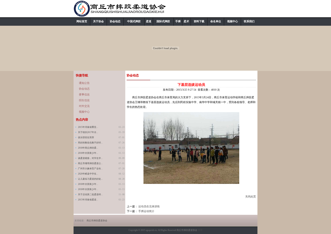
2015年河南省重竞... (88, 127)
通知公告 (84, 83)
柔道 (148, 21)
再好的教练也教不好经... (90, 142)
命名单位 (215, 21)
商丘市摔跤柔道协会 (97, 220)
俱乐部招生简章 (86, 137)
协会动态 (115, 21)
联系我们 (249, 21)
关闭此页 (250, 196)
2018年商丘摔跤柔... (88, 147)
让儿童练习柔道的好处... (90, 179)
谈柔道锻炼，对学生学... (90, 158)
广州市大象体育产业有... (90, 168)
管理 (200, 230)
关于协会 (98, 21)
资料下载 (199, 21)
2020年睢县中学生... (88, 173)
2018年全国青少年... (88, 153)
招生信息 (84, 100)
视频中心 (232, 21)
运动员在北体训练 (149, 206)
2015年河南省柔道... (88, 199)
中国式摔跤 (134, 21)
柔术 (186, 21)
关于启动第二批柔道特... (90, 194)
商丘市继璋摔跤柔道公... (90, 163)
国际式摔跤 (163, 21)
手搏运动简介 (146, 211)
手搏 (178, 21)
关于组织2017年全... (88, 132)
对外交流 (84, 106)
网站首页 (81, 21)
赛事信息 (84, 94)
